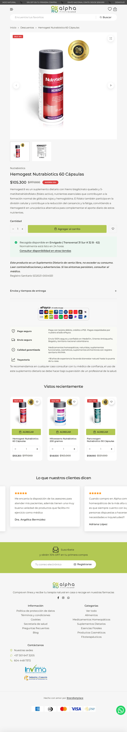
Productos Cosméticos (91, 632)
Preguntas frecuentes (35, 628)
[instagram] (63, 597)
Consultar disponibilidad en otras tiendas (45, 250)
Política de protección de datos (35, 610)
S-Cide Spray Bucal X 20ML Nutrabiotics (98, 439)
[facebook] (58, 597)
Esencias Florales (91, 628)
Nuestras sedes (23, 650)
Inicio (13, 27)
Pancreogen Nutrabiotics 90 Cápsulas (63, 439)
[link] (26, 413)
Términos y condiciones (35, 615)
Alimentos (91, 615)
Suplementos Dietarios (91, 623)
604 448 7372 (22, 660)
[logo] (63, 9)
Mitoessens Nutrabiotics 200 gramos (26, 439)
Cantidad (16, 221)
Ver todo (91, 610)
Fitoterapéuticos (91, 636)
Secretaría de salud (35, 623)
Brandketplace (75, 698)
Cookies (36, 619)
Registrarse (84, 564)
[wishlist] (110, 9)
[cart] (115, 9)
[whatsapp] (68, 597)
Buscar (107, 17)
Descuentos (27, 27)
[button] (11, 9)
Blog (36, 632)
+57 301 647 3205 (24, 655)
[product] (111, 38)
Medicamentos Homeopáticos (91, 619)
